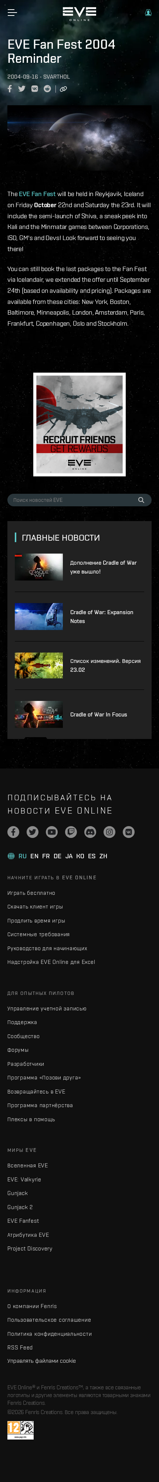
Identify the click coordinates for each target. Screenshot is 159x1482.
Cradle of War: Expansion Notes (101, 616)
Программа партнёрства (40, 1105)
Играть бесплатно (31, 893)
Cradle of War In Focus (98, 714)
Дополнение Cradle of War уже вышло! (103, 567)
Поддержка (22, 1022)
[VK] (129, 832)
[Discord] (90, 832)
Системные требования (38, 934)
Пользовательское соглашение (49, 1320)
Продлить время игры (36, 920)
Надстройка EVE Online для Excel (51, 962)
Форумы (18, 1050)
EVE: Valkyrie (24, 1179)
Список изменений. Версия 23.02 (105, 665)
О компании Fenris (32, 1306)
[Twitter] (32, 832)
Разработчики (25, 1064)
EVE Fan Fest (37, 194)
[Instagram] (109, 832)
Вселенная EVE (27, 1165)
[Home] (79, 19)
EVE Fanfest (23, 1221)
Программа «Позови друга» (44, 1077)
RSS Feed (20, 1347)
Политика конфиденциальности (49, 1334)
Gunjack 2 (20, 1207)
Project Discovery (30, 1248)
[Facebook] (13, 832)
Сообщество (23, 1036)
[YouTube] (52, 832)
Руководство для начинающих (47, 948)
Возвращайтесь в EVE (36, 1091)
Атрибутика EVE (28, 1235)
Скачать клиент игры (35, 906)
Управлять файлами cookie (41, 1360)
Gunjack (17, 1193)
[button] (148, 12)
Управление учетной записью (47, 1008)
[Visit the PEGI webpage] (20, 1430)
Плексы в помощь (31, 1119)
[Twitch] (71, 832)
